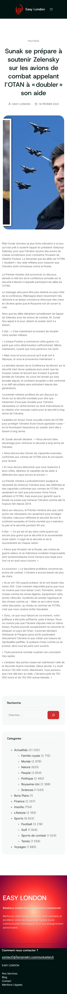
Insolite (19, 807)
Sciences (27, 790)
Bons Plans (21, 795)
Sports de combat (33, 835)
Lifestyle (20, 812)
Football (26, 824)
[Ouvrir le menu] (51, 9)
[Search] (53, 715)
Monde (26, 761)
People (26, 773)
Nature (25, 767)
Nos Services (9, 973)
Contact (6, 980)
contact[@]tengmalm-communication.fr (28, 957)
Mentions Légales (12, 984)
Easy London (35, 9)
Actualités (21, 750)
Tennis (25, 841)
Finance (19, 801)
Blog (4, 977)
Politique (33, 41)
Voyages (20, 847)
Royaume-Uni (30, 784)
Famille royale (30, 755)
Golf (24, 830)
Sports (18, 818)
